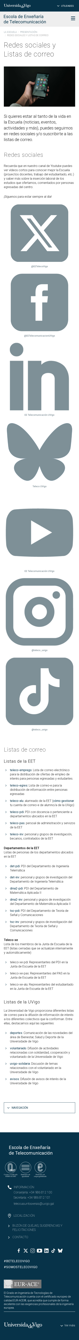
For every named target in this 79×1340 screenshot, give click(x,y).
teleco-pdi (17, 812)
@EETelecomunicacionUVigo (39, 335)
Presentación (28, 32)
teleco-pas (17, 823)
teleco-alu (16, 801)
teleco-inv (16, 834)
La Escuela (10, 32)
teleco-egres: (19, 785)
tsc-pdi (15, 911)
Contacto (20, 1237)
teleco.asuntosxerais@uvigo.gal (34, 1204)
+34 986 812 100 (40, 1192)
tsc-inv (14, 922)
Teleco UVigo (40, 486)
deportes (16, 1033)
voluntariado (18, 1048)
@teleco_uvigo (40, 650)
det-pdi (15, 866)
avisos (14, 1079)
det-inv (14, 877)
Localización (24, 1215)
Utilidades (67, 6)
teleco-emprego (21, 770)
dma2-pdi (16, 888)
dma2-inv (16, 899)
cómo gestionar (63, 801)
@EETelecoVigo (39, 266)
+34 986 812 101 (38, 1197)
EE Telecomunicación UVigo (39, 415)
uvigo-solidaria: (20, 1063)
